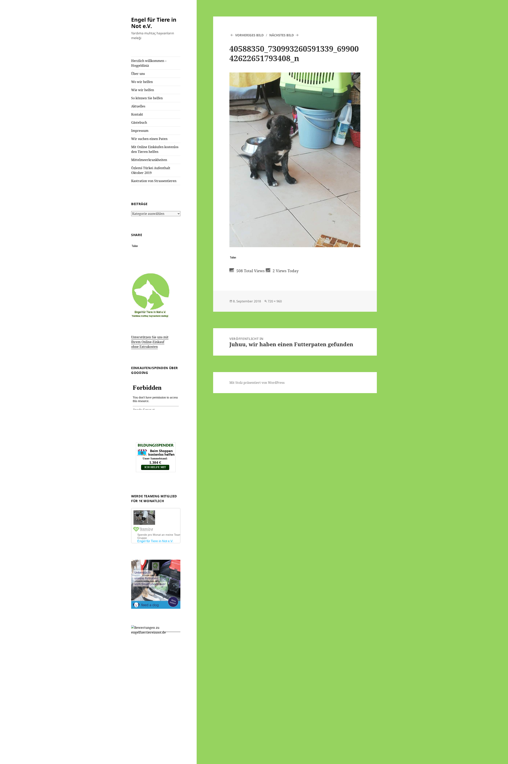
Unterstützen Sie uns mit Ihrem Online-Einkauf (149, 342)
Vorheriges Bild (249, 35)
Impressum (139, 130)
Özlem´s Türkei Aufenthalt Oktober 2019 (150, 170)
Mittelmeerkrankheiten (149, 160)
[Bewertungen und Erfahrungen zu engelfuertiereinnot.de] (155, 629)
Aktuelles (138, 106)
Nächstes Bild (281, 35)
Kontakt (137, 114)
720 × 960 (275, 301)
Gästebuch (139, 122)
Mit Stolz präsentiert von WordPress (257, 382)
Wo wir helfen (142, 82)
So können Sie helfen (147, 98)
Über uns (138, 73)
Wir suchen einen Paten (149, 139)
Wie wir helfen (142, 90)
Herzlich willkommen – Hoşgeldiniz (148, 63)
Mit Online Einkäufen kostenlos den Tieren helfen (154, 149)
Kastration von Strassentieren (153, 181)
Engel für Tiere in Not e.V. (153, 23)
